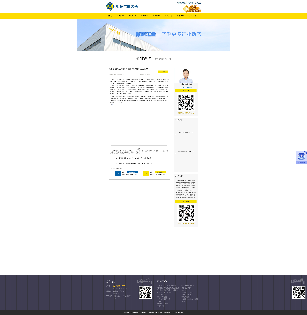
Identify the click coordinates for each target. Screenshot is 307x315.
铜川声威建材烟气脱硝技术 (186, 138)
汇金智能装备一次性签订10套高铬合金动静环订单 (135, 158)
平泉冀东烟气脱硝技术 (186, 176)
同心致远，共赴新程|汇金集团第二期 (185, 197)
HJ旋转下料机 (186, 295)
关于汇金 (120, 16)
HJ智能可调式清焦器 (164, 292)
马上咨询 (185, 91)
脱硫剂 (183, 290)
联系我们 (192, 16)
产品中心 (132, 16)
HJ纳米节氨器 (162, 297)
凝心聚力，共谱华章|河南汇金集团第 (185, 187)
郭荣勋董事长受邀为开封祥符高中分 (185, 195)
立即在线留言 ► (133, 172)
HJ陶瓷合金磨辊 (187, 292)
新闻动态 (144, 16)
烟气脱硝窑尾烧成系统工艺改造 (168, 288)
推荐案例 (178, 120)
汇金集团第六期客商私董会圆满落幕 (185, 180)
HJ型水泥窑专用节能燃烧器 (166, 286)
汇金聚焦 (156, 16)
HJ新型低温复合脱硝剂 (189, 299)
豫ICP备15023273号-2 (156, 312)
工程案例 (168, 16)
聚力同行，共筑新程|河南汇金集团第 (185, 185)
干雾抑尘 (160, 301)
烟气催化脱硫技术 (163, 304)
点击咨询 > (163, 71)
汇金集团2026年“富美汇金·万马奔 (184, 190)
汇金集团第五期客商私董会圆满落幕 (185, 183)
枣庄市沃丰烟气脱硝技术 (186, 157)
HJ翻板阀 (160, 306)
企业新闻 (153, 58)
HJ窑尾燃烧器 (162, 295)
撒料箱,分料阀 (186, 288)
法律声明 (144, 312)
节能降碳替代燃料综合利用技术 (168, 290)
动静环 (183, 301)
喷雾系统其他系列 (187, 286)
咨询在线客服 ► (161, 172)
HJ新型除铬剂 (186, 297)
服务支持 (180, 16)
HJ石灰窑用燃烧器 (163, 299)
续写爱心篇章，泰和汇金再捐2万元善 (185, 192)
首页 (110, 16)
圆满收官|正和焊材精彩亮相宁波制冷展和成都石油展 (135, 163)
